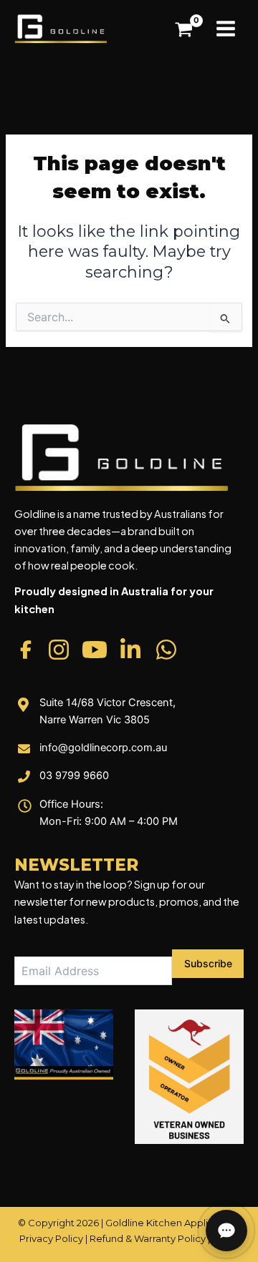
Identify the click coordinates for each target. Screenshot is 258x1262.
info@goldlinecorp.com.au (103, 747)
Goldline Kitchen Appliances (170, 1222)
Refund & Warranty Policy (148, 1238)
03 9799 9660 (74, 775)
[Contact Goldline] (226, 1230)
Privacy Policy (51, 1238)
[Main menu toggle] (226, 29)
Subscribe (208, 963)
